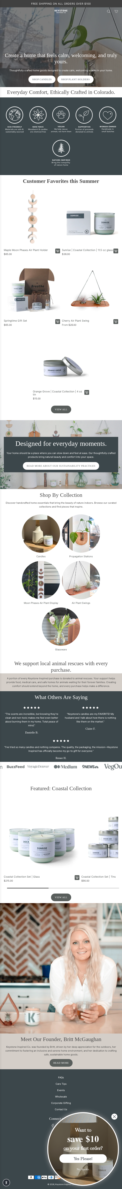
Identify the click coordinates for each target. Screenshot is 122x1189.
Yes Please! (83, 1158)
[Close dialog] (114, 1116)
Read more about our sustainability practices (61, 466)
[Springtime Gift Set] (32, 289)
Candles (41, 556)
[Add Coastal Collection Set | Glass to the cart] (77, 877)
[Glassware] (61, 626)
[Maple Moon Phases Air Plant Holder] (32, 218)
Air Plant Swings (81, 602)
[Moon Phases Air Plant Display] (41, 580)
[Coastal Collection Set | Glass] (41, 835)
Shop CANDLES (42, 79)
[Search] (108, 11)
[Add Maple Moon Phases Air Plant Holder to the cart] (57, 251)
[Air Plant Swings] (81, 580)
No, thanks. (83, 1169)
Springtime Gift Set (15, 320)
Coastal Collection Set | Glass (22, 876)
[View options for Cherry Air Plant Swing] (115, 321)
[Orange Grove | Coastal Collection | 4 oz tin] (61, 360)
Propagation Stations (81, 556)
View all (61, 409)
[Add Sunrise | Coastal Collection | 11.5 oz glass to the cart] (115, 251)
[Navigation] (5, 11)
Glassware (61, 649)
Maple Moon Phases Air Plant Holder (26, 250)
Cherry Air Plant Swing (75, 320)
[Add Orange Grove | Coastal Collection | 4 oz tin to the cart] (86, 392)
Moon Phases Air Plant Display (41, 602)
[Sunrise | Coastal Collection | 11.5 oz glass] (90, 218)
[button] (6, 1182)
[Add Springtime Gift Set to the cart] (57, 321)
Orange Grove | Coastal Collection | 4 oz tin (57, 393)
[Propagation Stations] (81, 533)
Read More (61, 1063)
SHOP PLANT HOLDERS (75, 79)
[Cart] (116, 11)
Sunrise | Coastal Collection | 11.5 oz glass (87, 250)
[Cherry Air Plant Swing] (90, 289)
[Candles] (41, 533)
